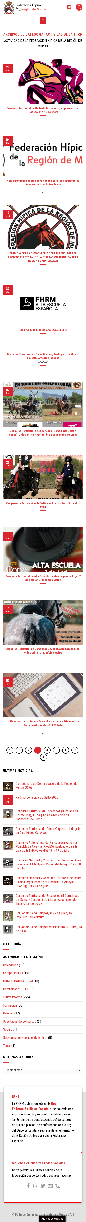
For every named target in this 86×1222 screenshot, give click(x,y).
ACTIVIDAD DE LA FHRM (20, 957)
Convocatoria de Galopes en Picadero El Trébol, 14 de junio (49, 929)
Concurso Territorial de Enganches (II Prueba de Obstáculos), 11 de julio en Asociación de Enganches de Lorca (47, 815)
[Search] (79, 7)
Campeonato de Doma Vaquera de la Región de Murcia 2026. (46, 786)
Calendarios (10, 965)
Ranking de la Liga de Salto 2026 (37, 797)
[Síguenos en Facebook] (28, 1186)
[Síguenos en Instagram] (35, 1186)
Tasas (7, 1046)
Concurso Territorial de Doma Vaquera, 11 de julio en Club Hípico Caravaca (48, 831)
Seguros (8, 1029)
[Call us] (57, 1186)
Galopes (8, 1013)
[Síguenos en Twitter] (42, 1186)
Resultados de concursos (19, 1021)
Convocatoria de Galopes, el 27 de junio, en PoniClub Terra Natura (44, 915)
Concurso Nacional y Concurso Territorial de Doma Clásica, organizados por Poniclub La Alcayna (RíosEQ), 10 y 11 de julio (48, 882)
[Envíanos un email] (50, 1186)
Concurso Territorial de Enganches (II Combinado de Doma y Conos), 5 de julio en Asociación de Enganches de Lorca (47, 900)
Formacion (10, 1005)
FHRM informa (12, 997)
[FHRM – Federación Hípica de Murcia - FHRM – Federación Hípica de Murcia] (31, 7)
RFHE (15, 1096)
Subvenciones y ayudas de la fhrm (25, 1038)
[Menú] (43, 20)
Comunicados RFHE (16, 989)
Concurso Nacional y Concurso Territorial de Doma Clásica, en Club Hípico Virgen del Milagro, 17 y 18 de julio (48, 864)
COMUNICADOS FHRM (18, 981)
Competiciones (13, 973)
